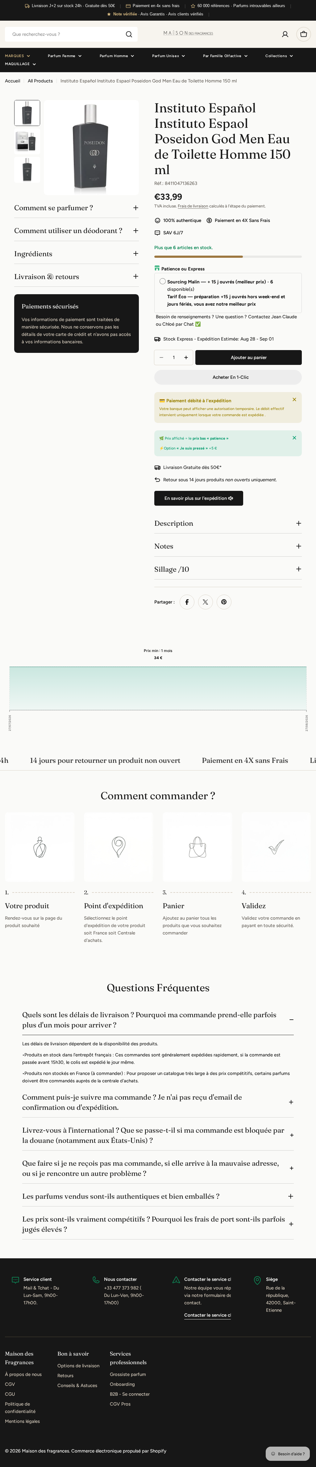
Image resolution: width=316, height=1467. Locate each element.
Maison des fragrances (45, 1451)
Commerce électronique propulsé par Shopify (118, 1451)
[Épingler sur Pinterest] (224, 602)
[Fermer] (294, 399)
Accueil (12, 81)
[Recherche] (129, 34)
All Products (40, 81)
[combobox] (71, 34)
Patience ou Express (183, 269)
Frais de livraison (193, 205)
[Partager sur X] (205, 602)
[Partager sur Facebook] (187, 602)
